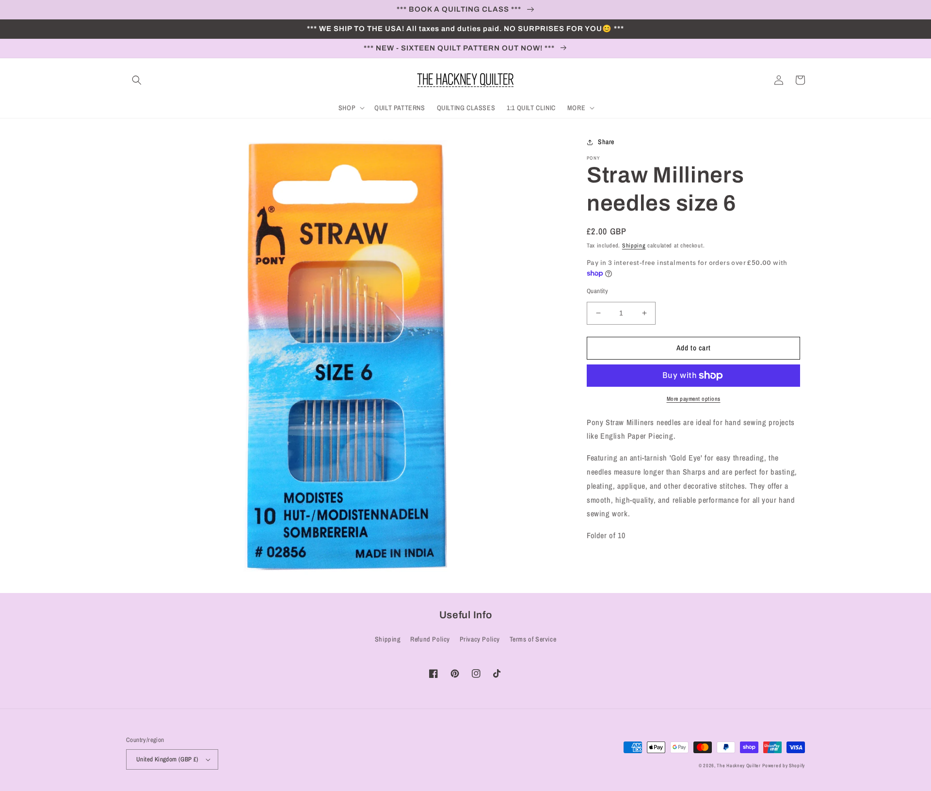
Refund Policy (430, 639)
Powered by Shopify (783, 765)
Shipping (634, 245)
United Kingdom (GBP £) (167, 759)
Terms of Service (533, 639)
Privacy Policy (480, 639)
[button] (136, 80)
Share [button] (606, 141)
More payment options (694, 399)
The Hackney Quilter (738, 765)
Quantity (597, 291)
